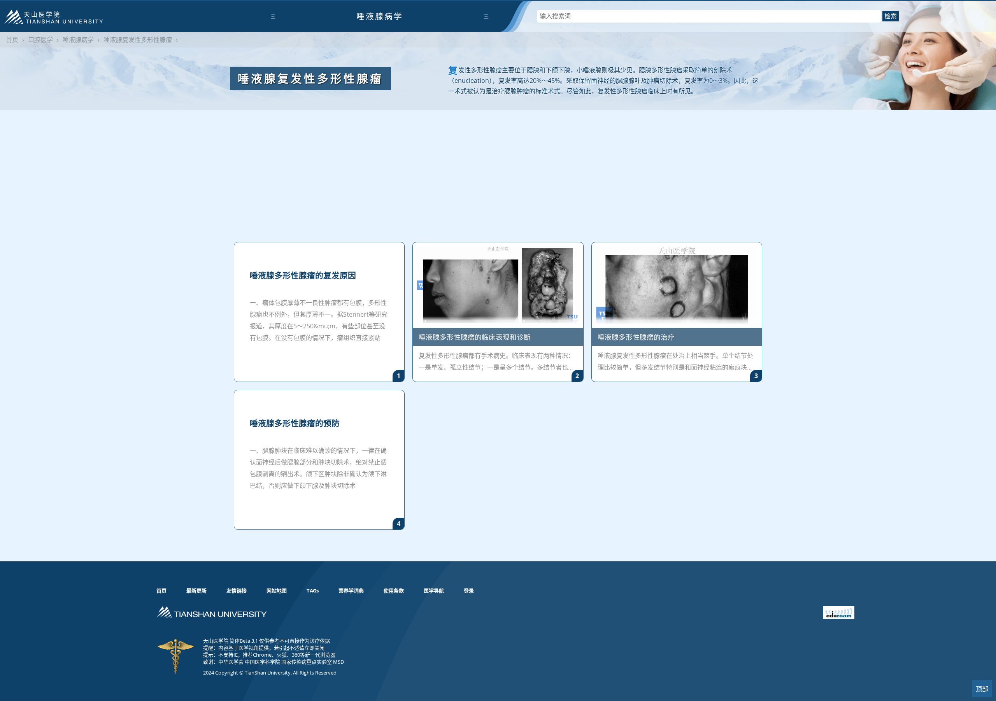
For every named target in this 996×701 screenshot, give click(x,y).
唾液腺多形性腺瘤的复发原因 (303, 275)
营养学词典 (351, 590)
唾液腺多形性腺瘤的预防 (295, 423)
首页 (12, 39)
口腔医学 (40, 39)
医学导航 (434, 590)
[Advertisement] (498, 168)
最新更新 (196, 590)
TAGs (313, 590)
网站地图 (277, 590)
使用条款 (394, 590)
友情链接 (236, 590)
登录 (469, 590)
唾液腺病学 (379, 16)
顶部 (982, 689)
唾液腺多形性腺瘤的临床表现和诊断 (475, 337)
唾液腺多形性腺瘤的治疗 (636, 337)
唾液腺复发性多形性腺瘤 (137, 39)
